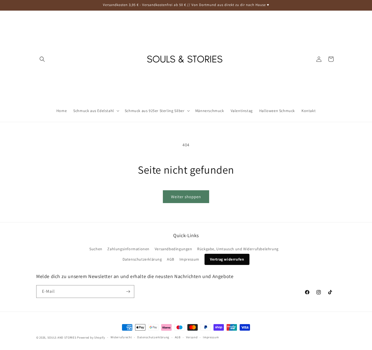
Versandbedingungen (173, 248)
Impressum (189, 259)
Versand (192, 337)
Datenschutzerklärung (142, 259)
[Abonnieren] (128, 291)
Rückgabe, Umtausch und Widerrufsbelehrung (238, 248)
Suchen (95, 248)
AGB (170, 259)
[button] (42, 59)
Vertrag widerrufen (227, 259)
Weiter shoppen (186, 196)
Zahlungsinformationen (128, 248)
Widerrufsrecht (121, 337)
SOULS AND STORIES (62, 337)
